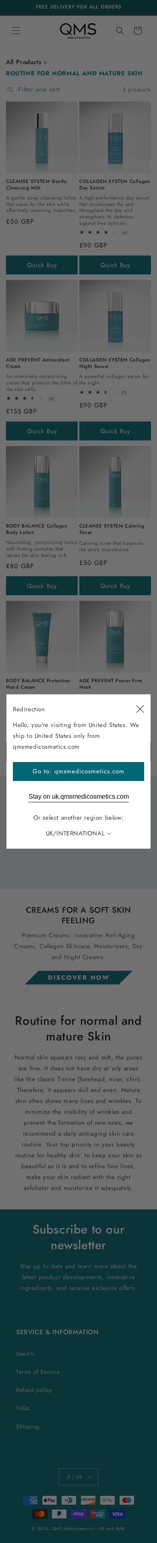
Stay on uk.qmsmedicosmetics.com (79, 796)
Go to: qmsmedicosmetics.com (78, 771)
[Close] (140, 709)
